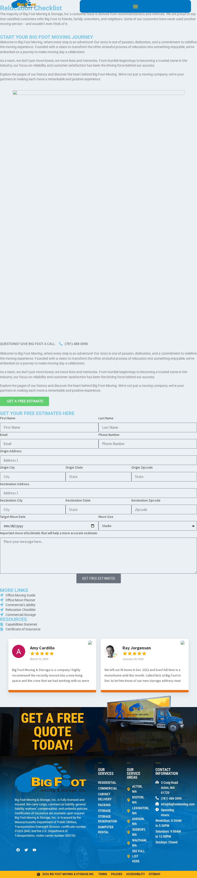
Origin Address (11, 451)
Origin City (7, 467)
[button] (135, 6)
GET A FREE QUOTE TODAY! (52, 731)
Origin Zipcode (142, 467)
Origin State (74, 467)
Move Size (105, 516)
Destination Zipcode (145, 500)
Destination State (78, 500)
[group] (52, 669)
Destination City (11, 500)
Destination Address (14, 484)
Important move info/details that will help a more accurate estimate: (49, 533)
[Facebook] (18, 850)
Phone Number (109, 435)
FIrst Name (7, 418)
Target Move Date (12, 516)
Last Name (105, 418)
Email (3, 435)
